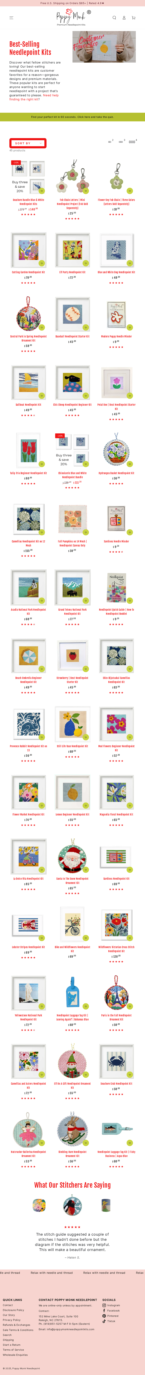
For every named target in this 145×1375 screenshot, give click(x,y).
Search (7, 1334)
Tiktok (111, 1321)
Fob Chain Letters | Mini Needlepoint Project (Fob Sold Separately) (72, 204)
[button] (114, 18)
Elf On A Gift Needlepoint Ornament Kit (72, 1085)
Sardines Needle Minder (116, 541)
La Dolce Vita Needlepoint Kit (28, 878)
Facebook (113, 1310)
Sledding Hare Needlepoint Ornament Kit (73, 1154)
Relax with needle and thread (28, 1272)
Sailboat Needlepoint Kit (28, 404)
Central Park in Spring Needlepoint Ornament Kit (28, 338)
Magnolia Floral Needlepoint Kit (116, 814)
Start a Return (12, 1344)
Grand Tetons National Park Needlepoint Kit (72, 611)
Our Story (9, 1314)
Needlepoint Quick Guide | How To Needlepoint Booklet (116, 611)
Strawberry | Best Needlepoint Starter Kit (72, 680)
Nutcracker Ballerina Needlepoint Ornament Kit (28, 1154)
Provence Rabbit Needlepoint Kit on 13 (28, 748)
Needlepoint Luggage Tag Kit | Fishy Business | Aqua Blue (116, 1154)
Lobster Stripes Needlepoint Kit (28, 947)
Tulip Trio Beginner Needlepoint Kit (28, 473)
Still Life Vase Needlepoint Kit (72, 746)
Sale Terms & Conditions (18, 1329)
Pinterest (113, 1315)
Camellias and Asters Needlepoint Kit (28, 1085)
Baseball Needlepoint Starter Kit (72, 336)
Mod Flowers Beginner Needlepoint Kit (116, 748)
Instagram (113, 1305)
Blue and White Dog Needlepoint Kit (116, 272)
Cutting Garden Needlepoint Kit (28, 272)
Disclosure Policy (13, 1309)
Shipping (8, 1339)
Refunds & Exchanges (16, 1324)
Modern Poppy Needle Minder (116, 336)
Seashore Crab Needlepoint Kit (116, 1083)
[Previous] (30, 1205)
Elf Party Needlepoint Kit (72, 272)
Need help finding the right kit (34, 97)
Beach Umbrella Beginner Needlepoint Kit (28, 680)
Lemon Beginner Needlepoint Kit (72, 814)
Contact (8, 1305)
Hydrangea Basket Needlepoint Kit (116, 473)
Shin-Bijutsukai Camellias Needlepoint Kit (116, 680)
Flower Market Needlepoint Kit (29, 814)
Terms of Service (13, 1349)
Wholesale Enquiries (15, 1354)
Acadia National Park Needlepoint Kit (28, 611)
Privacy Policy (12, 1319)
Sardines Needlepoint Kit (116, 878)
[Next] (114, 1205)
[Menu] (11, 18)
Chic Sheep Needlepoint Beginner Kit (72, 404)
